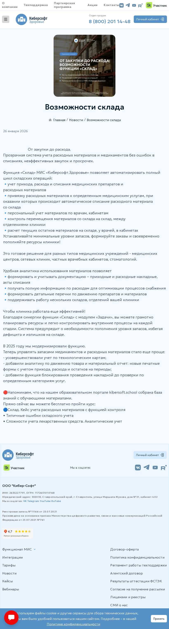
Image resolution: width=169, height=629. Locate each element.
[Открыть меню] (5, 19)
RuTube (56, 501)
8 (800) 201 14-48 (109, 21)
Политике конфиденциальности (73, 624)
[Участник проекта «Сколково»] (156, 5)
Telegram (33, 501)
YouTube (45, 501)
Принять (158, 619)
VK (25, 501)
